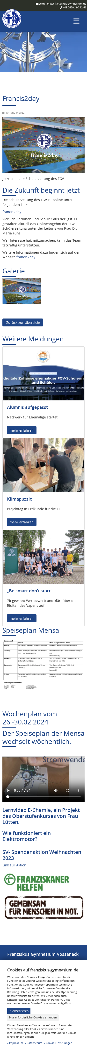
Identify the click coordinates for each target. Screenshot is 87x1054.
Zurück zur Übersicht (22, 322)
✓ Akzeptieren (19, 1011)
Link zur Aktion (14, 865)
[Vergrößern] (21, 290)
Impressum (16, 1043)
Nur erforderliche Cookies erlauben (33, 1017)
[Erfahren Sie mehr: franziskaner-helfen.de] (43, 895)
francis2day (11, 211)
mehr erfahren (22, 430)
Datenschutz (34, 1043)
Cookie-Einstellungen (59, 1043)
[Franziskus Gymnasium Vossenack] (12, 21)
